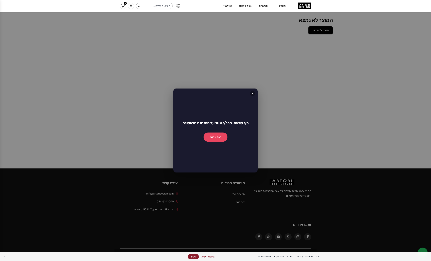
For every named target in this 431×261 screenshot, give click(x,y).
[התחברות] (131, 6)
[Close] (252, 93)
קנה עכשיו (215, 137)
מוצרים (282, 5)
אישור (193, 256)
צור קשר (227, 5)
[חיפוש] (139, 6)
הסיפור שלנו (245, 5)
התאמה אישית (208, 256)
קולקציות (263, 5)
